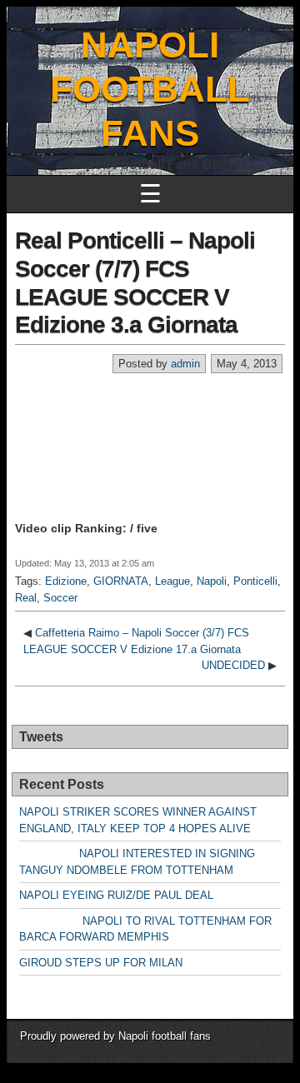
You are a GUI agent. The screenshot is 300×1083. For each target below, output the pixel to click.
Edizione (66, 581)
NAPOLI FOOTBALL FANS (150, 88)
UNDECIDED (233, 665)
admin (185, 363)
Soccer (60, 597)
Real (26, 597)
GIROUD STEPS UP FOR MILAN (100, 962)
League (172, 581)
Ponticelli (255, 581)
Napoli (212, 581)
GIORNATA (120, 581)
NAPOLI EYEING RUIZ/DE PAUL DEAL (116, 895)
